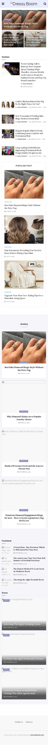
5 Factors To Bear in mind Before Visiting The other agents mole (20, 692)
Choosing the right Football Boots (29, 580)
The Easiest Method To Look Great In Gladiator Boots (29, 570)
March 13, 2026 (24, 422)
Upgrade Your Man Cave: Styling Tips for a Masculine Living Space (35, 41)
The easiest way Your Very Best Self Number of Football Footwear (29, 559)
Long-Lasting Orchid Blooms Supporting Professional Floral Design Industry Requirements (28, 150)
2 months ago (27, 86)
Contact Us (19, 722)
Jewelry (7, 19)
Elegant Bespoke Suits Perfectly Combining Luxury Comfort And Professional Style (29, 133)
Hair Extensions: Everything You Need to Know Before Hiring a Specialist (11, 40)
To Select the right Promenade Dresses (24, 658)
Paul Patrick (27, 84)
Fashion (6, 31)
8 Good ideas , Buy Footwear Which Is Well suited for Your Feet (29, 548)
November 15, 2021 (24, 472)
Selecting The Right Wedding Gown (22, 624)
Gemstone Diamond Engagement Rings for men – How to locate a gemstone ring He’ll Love (24, 518)
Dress (6, 600)
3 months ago (36, 107)
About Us (29, 722)
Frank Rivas (22, 139)
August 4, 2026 (25, 373)
